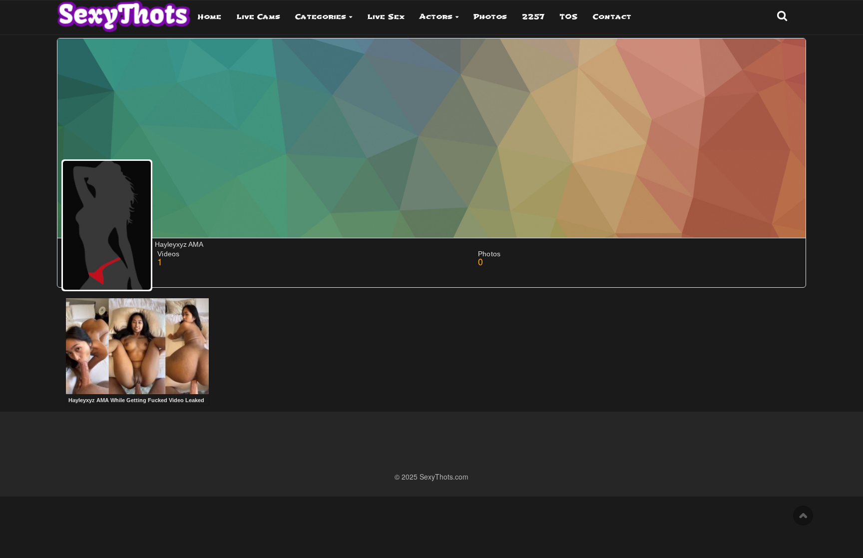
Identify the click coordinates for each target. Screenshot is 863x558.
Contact (612, 16)
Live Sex (386, 16)
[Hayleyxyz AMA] (106, 225)
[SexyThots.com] (123, 12)
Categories (320, 16)
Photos (490, 16)
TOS (568, 16)
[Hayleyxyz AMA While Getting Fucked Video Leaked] (137, 346)
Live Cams (258, 16)
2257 (533, 16)
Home (209, 16)
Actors (436, 16)
